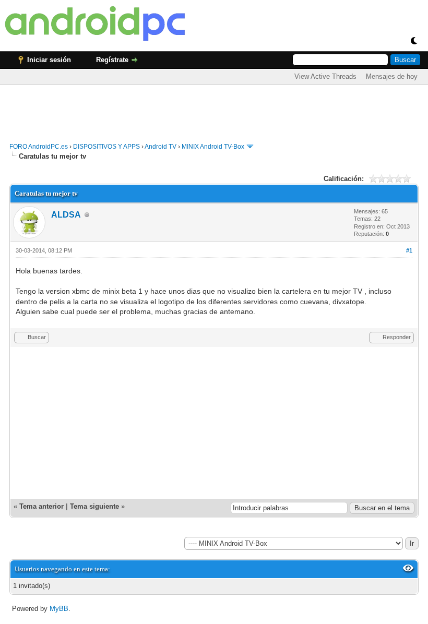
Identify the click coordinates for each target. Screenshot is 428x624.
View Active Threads (325, 76)
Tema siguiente (94, 506)
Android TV (160, 146)
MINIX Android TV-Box (213, 146)
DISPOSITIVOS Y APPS (106, 146)
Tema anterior (41, 506)
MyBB (59, 609)
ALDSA (66, 214)
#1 (409, 250)
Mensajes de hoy (392, 76)
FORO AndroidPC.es (38, 146)
